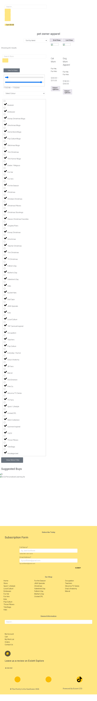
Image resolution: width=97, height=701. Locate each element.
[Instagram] (48, 679)
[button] (12, 460)
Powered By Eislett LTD (72, 688)
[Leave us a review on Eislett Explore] (8, 654)
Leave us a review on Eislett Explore (24, 660)
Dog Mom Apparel (66, 61)
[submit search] (8, 11)
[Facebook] (17, 679)
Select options (56, 88)
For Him (54, 71)
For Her (53, 69)
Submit (78, 568)
